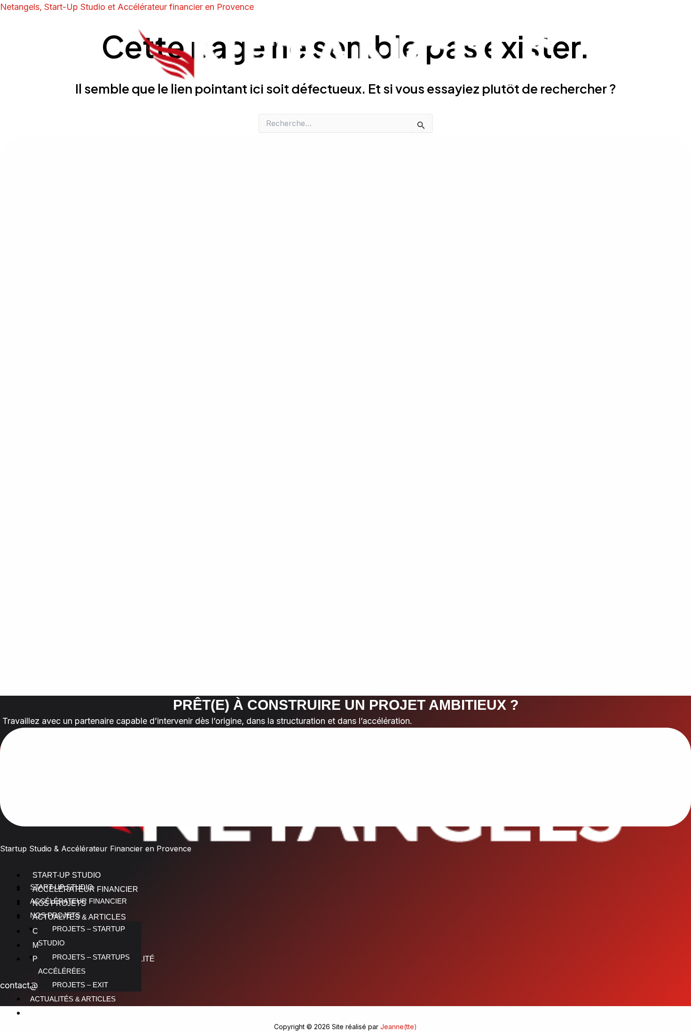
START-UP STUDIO (61, 887)
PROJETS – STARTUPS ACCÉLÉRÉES (84, 964)
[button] (345, 483)
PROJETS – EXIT (80, 985)
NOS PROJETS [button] (55, 915)
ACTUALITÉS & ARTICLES (73, 999)
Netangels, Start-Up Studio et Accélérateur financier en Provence (127, 7)
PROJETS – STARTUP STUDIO (81, 936)
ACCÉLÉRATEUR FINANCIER (78, 901)
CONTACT (47, 1013)
